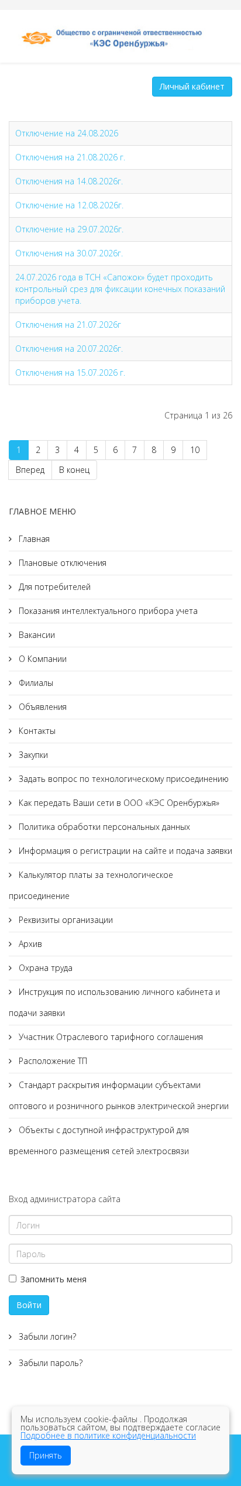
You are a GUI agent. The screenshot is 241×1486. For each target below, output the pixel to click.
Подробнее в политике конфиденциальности (108, 1435)
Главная (33, 538)
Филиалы (34, 682)
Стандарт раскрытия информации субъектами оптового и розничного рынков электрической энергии (119, 1095)
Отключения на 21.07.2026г (68, 324)
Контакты (36, 730)
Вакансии (35, 634)
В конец (74, 469)
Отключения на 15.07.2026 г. (70, 372)
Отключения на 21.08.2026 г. (70, 157)
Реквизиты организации (64, 919)
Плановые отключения (61, 562)
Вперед (30, 469)
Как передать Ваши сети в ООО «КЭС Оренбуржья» (117, 802)
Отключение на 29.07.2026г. (69, 229)
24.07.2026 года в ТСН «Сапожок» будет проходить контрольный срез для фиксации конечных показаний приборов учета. (120, 289)
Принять (45, 1455)
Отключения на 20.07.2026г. (69, 348)
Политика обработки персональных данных (103, 826)
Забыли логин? (46, 1336)
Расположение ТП (51, 1060)
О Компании (41, 658)
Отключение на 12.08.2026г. (69, 205)
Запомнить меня (53, 1279)
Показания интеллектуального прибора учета (107, 610)
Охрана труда (44, 967)
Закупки (32, 754)
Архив (29, 943)
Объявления (41, 706)
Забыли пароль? (49, 1362)
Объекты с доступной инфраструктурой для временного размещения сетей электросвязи (99, 1140)
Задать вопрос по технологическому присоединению (122, 778)
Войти (29, 1304)
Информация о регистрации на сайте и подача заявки (124, 850)
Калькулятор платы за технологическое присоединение (91, 885)
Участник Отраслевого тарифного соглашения (109, 1036)
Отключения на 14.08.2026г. (69, 181)
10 (194, 449)
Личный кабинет (192, 86)
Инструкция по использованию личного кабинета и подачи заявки (114, 1002)
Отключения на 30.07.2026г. (69, 253)
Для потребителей (53, 586)
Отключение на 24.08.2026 (66, 133)
